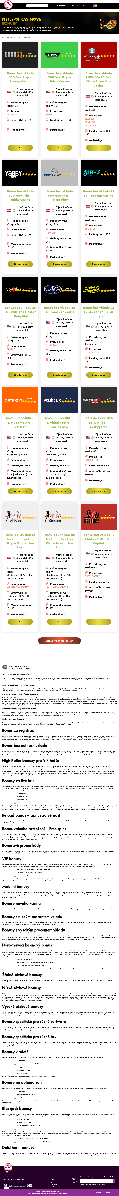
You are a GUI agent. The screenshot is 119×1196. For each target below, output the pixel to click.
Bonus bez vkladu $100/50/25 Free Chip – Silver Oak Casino (98, 79)
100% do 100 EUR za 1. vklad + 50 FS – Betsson (20, 422)
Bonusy (74, 5)
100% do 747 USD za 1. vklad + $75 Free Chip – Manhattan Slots (59, 541)
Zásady (52, 1187)
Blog (82, 5)
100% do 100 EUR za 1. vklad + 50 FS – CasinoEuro (60, 422)
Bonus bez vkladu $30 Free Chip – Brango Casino (20, 77)
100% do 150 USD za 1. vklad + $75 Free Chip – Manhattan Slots (20, 541)
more (3, 682)
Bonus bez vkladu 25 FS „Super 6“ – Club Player (98, 311)
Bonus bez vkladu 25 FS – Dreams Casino (98, 193)
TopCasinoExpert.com (12, 1177)
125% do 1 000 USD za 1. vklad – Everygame (98, 422)
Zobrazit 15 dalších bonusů (59, 641)
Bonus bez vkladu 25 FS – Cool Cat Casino (59, 309)
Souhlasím (107, 1192)
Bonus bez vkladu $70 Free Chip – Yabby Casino (20, 195)
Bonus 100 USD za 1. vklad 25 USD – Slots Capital (98, 539)
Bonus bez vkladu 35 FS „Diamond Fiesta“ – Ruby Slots (20, 311)
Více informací (99, 1192)
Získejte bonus (20, 148)
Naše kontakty (54, 1184)
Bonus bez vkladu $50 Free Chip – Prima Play (59, 195)
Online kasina (61, 5)
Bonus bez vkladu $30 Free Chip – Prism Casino (59, 77)
